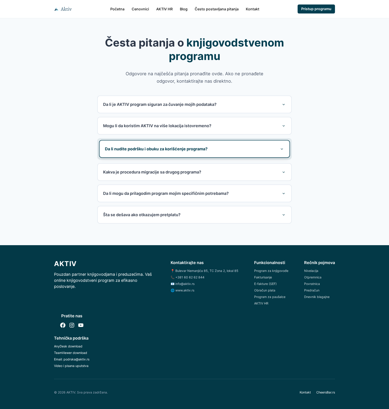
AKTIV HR (164, 9)
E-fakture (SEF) (265, 284)
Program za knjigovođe (271, 271)
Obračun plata (264, 290)
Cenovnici (140, 9)
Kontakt (252, 9)
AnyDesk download (68, 346)
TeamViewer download (70, 353)
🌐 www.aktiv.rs (182, 290)
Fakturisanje (263, 277)
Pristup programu (316, 9)
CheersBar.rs (325, 392)
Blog (184, 9)
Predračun (311, 290)
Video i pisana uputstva (71, 366)
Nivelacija (311, 271)
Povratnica (312, 284)
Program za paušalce (269, 297)
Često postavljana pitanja (217, 9)
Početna (117, 9)
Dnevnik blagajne (317, 297)
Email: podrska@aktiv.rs (71, 359)
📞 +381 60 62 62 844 (187, 277)
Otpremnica (312, 277)
